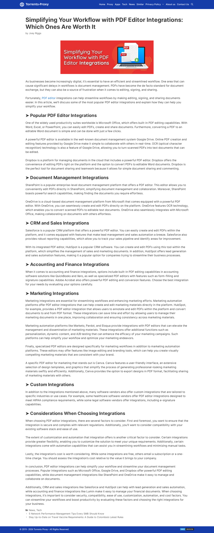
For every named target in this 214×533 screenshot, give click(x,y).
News (132, 4)
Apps (117, 4)
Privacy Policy (153, 4)
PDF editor (49, 98)
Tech (124, 4)
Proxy (110, 4)
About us (170, 4)
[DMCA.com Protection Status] (187, 530)
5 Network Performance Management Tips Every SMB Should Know (66, 513)
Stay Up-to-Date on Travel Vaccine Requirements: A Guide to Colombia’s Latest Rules (76, 517)
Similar (140, 4)
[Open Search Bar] (192, 4)
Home (102, 4)
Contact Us (183, 4)
